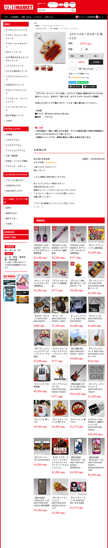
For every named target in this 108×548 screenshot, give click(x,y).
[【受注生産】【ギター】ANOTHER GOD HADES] (78, 373)
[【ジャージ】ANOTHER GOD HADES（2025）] (60, 305)
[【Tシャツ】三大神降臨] (42, 373)
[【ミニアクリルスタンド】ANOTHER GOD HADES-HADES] (60, 373)
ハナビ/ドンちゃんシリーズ (17, 78)
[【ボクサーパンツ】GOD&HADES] (42, 446)
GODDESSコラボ (13, 185)
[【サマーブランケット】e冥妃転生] (96, 234)
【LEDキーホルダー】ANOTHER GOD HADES (41, 318)
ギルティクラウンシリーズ (16, 92)
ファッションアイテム (15, 150)
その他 (9, 120)
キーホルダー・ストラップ (69, 28)
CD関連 (9, 134)
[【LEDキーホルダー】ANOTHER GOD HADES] (42, 305)
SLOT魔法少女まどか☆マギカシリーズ (17, 59)
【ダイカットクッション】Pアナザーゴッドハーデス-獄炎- (42, 352)
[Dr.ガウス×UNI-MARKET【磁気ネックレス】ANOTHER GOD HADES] (96, 408)
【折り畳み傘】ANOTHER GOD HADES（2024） (77, 351)
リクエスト (38, 17)
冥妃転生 (72, 4)
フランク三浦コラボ (14, 180)
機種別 (37, 26)
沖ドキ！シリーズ (13, 52)
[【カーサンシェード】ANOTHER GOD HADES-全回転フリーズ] (96, 269)
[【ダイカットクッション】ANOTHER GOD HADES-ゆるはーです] (60, 486)
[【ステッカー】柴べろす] (78, 408)
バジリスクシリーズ (14, 65)
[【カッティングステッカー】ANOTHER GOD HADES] (96, 373)
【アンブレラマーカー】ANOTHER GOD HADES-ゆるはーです (96, 352)
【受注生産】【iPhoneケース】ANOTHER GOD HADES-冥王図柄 (42, 501)
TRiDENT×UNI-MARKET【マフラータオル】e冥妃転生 (60, 249)
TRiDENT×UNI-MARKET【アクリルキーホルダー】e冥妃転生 (78, 249)
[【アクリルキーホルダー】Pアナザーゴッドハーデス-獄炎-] (60, 337)
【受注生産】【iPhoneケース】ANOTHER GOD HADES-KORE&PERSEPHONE (96, 464)
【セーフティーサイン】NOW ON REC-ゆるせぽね (77, 500)
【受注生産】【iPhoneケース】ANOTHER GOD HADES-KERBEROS (78, 462)
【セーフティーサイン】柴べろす (59, 420)
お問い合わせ (26, 17)
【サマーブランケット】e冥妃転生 (96, 246)
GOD (60, 5)
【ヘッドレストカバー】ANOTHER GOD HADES (78, 318)
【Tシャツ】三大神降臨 (41, 385)
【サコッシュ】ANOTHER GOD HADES (95, 318)
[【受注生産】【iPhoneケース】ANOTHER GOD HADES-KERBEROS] (78, 446)
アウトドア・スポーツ (15, 166)
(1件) (87, 77)
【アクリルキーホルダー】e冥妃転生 (59, 283)
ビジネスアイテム (13, 145)
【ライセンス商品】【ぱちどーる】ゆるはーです (78, 283)
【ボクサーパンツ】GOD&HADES (42, 458)
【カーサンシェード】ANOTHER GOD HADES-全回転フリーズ (96, 284)
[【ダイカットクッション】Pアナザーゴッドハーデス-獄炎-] (42, 337)
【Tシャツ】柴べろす (41, 420)
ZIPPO (8, 207)
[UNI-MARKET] (18, 7)
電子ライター (11, 218)
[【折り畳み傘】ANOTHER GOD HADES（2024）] (78, 337)
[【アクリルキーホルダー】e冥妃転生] (60, 269)
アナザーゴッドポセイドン (16, 45)
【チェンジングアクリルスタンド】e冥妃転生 (42, 283)
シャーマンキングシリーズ (16, 108)
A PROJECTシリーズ (15, 84)
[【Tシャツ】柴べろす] (42, 408)
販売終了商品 (10, 237)
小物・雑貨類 (54, 28)
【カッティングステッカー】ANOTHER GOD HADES (96, 388)
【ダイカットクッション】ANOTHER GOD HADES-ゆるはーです (60, 502)
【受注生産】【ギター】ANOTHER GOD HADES (77, 386)
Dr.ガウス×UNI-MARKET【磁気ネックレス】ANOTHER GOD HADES (96, 424)
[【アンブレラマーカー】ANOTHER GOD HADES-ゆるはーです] (96, 337)
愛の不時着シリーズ (14, 115)
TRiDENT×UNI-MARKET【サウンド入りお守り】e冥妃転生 (42, 249)
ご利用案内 (14, 17)
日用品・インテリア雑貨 (16, 161)
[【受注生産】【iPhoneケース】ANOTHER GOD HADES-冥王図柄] (42, 486)
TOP (6, 17)
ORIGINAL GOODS (41, 28)
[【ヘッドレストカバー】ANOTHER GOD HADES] (78, 305)
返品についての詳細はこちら (79, 73)
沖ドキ (65, 4)
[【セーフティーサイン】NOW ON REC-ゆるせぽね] (78, 486)
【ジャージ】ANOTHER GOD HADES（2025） (59, 318)
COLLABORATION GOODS (16, 174)
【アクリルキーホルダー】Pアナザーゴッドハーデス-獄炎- (60, 352)
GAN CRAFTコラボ (14, 190)
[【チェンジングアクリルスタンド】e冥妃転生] (42, 269)
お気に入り (49, 17)
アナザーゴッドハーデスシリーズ (53, 26)
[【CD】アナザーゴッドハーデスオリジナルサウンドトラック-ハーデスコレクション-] (60, 446)
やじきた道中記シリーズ (16, 71)
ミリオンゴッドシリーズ (16, 29)
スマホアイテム (12, 139)
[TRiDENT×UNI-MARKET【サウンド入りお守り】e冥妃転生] (42, 234)
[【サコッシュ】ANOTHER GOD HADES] (96, 305)
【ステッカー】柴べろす (78, 420)
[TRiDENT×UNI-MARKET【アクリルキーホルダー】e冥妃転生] (78, 234)
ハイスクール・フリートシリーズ (16, 100)
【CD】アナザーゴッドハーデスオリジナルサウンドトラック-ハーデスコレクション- (60, 462)
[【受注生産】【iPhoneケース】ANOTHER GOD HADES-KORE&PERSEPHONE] (96, 446)
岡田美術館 (9, 232)
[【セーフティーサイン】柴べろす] (60, 408)
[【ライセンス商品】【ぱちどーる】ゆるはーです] (78, 269)
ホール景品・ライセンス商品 (16, 200)
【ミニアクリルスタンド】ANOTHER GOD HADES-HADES (59, 388)
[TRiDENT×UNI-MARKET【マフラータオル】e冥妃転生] (60, 234)
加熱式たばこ (12, 213)
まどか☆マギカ (52, 4)
